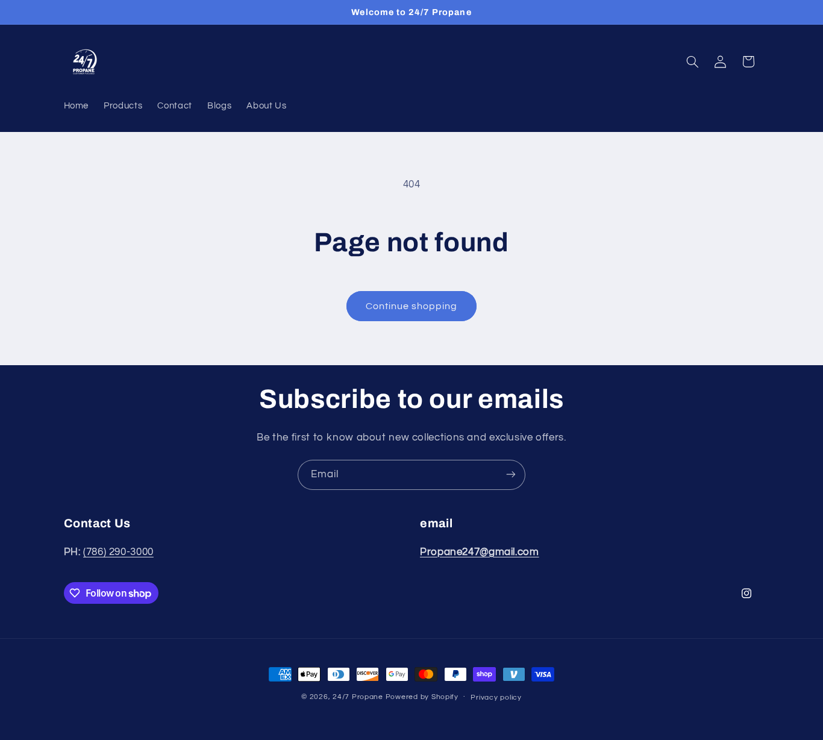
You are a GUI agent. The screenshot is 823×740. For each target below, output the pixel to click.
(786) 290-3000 (118, 552)
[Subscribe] (511, 474)
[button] (692, 61)
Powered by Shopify (422, 697)
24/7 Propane (358, 697)
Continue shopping (412, 306)
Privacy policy (496, 697)
